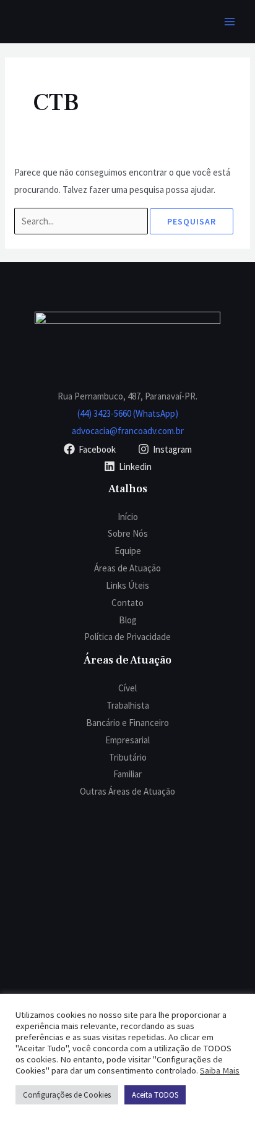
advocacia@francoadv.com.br (128, 431)
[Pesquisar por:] (82, 221)
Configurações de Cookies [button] (67, 1095)
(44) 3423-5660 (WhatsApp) (127, 413)
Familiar (127, 774)
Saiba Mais (220, 1070)
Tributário (128, 757)
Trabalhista (127, 705)
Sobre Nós (128, 533)
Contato (127, 602)
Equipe (128, 551)
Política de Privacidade (127, 637)
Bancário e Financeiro (127, 722)
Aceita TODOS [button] (155, 1095)
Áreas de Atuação (127, 568)
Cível (127, 688)
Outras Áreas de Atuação (127, 791)
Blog (128, 620)
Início (128, 517)
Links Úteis (127, 585)
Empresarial (127, 740)
